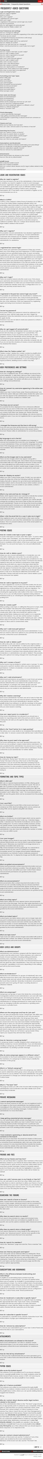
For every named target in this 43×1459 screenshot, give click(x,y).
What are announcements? (8, 86)
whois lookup (14, 1409)
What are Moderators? (7, 98)
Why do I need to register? (8, 13)
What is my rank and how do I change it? (13, 44)
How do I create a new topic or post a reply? (14, 52)
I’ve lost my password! (7, 23)
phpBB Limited (15, 1374)
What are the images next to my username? (14, 41)
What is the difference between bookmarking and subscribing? (19, 145)
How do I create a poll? (7, 57)
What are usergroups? (7, 100)
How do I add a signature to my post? (12, 55)
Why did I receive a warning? (9, 65)
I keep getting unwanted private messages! (13, 116)
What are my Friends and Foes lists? (11, 125)
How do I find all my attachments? (11, 157)
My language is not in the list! (9, 39)
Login (40, 1)
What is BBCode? (5, 77)
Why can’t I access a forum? (9, 62)
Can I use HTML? (5, 79)
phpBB (38, 448)
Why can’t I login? (5, 20)
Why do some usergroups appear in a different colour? (17, 105)
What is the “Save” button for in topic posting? (14, 68)
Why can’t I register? (6, 17)
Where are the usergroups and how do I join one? (15, 102)
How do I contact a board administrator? (13, 169)
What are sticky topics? (7, 87)
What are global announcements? (11, 84)
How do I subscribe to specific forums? (12, 148)
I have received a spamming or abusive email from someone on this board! (20, 118)
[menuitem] (42, 4)
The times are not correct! (8, 36)
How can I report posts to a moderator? (12, 67)
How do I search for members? (9, 137)
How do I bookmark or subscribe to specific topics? (16, 146)
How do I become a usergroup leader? (12, 103)
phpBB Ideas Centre (9, 1391)
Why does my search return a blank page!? (13, 136)
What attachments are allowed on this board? (14, 155)
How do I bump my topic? (8, 72)
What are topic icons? (7, 91)
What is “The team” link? (7, 108)
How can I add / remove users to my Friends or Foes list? (18, 126)
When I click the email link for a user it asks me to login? (17, 46)
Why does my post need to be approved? (13, 70)
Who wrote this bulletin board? (9, 163)
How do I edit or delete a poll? (9, 60)
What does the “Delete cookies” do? (11, 27)
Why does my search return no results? (12, 134)
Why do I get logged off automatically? (12, 25)
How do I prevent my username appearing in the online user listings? (21, 34)
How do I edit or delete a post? (9, 53)
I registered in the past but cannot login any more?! (16, 22)
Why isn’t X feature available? (9, 164)
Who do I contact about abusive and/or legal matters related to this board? (21, 167)
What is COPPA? (5, 15)
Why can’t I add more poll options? (11, 58)
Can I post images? (6, 82)
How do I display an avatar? (9, 42)
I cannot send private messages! (10, 114)
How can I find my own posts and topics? (13, 139)
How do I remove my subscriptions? (11, 150)
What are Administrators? (8, 97)
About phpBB (19, 1378)
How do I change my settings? (9, 32)
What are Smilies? (5, 81)
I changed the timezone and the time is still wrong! (16, 38)
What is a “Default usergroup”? (9, 107)
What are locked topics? (7, 89)
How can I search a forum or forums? (12, 132)
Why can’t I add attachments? (9, 63)
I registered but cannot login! (9, 18)
